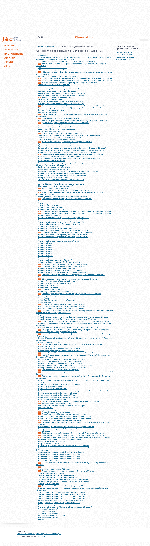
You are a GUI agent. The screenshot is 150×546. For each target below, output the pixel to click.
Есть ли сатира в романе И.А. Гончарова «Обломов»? (62, 133)
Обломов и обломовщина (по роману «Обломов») (57, 228)
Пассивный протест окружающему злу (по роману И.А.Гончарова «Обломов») (68, 327)
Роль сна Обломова (45, 408)
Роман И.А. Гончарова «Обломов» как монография (61, 420)
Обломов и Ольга (45, 243)
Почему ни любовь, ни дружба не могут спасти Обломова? (61, 363)
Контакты (41, 536)
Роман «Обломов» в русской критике (56, 412)
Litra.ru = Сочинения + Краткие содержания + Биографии (39, 534)
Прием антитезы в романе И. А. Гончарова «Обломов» (59, 384)
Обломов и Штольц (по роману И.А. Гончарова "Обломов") (60, 262)
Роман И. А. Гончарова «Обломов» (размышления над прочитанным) (65, 416)
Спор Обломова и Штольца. (49, 444)
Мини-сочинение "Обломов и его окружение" (55, 186)
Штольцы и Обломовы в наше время (52, 515)
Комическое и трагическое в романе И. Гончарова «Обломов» (62, 173)
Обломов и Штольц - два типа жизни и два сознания (58, 268)
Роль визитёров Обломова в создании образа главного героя (61, 406)
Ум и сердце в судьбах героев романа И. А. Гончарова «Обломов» (64, 482)
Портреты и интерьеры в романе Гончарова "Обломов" (59, 349)
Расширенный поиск (85, 37)
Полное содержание (124, 54)
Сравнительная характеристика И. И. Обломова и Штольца (61, 452)
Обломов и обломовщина (48, 226)
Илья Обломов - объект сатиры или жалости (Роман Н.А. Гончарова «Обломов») (69, 159)
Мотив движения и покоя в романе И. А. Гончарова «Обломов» (62, 197)
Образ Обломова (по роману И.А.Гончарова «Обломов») (64, 304)
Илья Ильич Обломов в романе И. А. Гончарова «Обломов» (61, 156)
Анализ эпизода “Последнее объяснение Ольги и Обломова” (61, 93)
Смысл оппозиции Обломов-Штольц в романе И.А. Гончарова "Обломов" (66, 427)
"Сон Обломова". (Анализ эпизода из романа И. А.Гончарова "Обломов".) (66, 61)
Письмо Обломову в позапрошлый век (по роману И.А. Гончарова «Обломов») (72, 344)
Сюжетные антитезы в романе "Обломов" (54, 469)
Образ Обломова (44, 302)
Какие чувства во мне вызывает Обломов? (54, 169)
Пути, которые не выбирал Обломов (52, 399)
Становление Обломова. (47, 460)
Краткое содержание (124, 52)
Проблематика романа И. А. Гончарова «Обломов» (58, 393)
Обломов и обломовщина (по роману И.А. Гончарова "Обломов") (67, 232)
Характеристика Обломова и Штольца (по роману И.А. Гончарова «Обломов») (72, 486)
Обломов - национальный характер (52, 207)
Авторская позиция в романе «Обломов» (54, 85)
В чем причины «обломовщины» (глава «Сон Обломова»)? (61, 104)
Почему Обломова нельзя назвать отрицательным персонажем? (63, 368)
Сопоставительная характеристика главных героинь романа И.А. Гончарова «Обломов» (76, 437)
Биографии (8, 62)
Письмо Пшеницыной (46, 346)
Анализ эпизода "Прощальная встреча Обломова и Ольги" (60, 89)
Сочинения (9, 46)
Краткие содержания (13, 50)
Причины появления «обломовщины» (52, 389)
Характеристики (10, 58)
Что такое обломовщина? (48, 509)
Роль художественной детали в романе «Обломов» (58, 410)
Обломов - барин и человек (48, 205)
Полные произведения (13, 54)
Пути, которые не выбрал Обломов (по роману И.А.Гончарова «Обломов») (70, 401)
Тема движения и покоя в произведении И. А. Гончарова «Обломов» (68, 471)
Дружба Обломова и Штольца (49, 131)
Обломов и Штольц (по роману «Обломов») (55, 260)
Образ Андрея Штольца (47, 296)
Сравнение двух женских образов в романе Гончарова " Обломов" (63, 446)
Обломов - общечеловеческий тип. (51, 209)
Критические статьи (123, 59)
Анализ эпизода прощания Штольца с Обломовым (57, 91)
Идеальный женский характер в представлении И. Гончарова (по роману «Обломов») (71, 150)
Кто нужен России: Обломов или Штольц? (54, 178)
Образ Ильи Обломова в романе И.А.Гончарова (56, 300)
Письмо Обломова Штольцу (49, 342)
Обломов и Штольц (45, 245)
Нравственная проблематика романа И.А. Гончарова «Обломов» (67, 199)
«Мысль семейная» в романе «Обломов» (54, 70)
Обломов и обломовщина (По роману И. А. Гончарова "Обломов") (63, 230)
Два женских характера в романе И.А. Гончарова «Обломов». (65, 123)
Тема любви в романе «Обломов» (51, 473)
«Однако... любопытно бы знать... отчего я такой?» (58, 76)
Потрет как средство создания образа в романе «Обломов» (61, 351)
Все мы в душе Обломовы (48, 112)
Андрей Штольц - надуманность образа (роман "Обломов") (61, 95)
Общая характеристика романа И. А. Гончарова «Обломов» (61, 308)
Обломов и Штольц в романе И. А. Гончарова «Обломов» (60, 270)
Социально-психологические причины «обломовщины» (59, 439)
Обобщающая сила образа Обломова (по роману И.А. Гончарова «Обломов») (72, 294)
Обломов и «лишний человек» (50, 216)
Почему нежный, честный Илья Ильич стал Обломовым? (60, 361)
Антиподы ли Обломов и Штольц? (51, 99)
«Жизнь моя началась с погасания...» (52, 68)
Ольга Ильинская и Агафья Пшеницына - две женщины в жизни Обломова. (67, 319)
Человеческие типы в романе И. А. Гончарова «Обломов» (60, 501)
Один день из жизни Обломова (50, 315)
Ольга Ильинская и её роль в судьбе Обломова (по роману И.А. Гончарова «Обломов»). (76, 321)
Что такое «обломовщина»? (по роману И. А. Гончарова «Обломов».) (65, 507)
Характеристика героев (125, 57)
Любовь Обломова (45, 182)
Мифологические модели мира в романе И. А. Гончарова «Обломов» (65, 190)
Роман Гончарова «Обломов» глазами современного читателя (66, 414)
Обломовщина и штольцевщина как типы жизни (56, 292)
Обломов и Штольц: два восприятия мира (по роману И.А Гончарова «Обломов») (73, 275)
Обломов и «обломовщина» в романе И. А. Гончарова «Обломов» (63, 218)
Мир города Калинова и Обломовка (55, 188)
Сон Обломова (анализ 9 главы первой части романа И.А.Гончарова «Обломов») (73, 433)
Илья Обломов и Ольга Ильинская (51, 161)
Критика (7, 66)
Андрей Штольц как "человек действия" (57, 97)
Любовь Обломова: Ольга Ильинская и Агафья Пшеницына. (61, 184)
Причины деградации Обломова (50, 387)
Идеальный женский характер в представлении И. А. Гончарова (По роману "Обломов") (72, 148)
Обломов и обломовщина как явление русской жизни (58, 239)
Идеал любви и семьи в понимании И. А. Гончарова (58, 144)
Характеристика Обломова (48, 484)
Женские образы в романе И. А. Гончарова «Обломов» (59, 137)
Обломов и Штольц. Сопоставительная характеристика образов (62, 273)
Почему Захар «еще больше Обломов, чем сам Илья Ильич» (61, 359)
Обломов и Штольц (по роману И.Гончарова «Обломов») (64, 266)
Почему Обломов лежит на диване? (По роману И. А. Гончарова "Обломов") (67, 365)
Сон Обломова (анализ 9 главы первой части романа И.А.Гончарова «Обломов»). (73, 435)
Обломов (41, 201)
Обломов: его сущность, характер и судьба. (55, 283)
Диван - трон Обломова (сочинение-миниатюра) (57, 129)
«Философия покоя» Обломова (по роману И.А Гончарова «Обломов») (69, 83)
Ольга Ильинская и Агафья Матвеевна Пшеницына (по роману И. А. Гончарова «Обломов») (73, 317)
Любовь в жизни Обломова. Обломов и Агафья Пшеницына (61, 180)
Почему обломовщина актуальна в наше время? (60, 370)
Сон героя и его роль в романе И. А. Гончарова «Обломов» (61, 429)
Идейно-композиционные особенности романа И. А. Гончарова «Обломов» (67, 152)
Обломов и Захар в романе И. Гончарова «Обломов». (59, 224)
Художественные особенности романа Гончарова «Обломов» (62, 494)
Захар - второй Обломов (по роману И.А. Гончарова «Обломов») (67, 142)
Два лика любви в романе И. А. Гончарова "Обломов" (58, 125)
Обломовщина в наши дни (52, 289)
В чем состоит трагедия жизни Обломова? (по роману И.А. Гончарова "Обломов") (73, 106)
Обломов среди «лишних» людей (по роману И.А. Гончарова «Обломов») (70, 279)
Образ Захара (43, 298)
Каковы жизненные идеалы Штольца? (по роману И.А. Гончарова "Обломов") (68, 171)
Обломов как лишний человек (49, 277)
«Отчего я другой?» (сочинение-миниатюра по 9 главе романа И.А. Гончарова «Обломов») (77, 78)
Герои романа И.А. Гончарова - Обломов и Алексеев (62, 118)
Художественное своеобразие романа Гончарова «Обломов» (62, 492)
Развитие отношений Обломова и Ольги (57, 403)
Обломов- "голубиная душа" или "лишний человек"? (58, 281)
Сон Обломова (44, 431)
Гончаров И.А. (55, 47)
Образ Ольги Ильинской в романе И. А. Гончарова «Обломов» (62, 306)
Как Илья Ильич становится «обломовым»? (55, 167)
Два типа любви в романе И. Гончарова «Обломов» (58, 127)
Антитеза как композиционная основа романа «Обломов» (60, 102)
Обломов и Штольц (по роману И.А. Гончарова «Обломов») (65, 264)
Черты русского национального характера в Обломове (59, 503)
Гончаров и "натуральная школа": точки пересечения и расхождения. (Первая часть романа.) (74, 121)
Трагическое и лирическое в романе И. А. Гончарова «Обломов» (63, 479)
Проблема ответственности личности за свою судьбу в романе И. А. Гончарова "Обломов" (73, 391)
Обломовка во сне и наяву (48, 285)
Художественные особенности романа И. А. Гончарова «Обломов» (64, 496)
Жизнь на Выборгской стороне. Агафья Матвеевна (57, 140)
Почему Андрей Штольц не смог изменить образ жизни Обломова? (67, 353)
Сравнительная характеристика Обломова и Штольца (59, 454)
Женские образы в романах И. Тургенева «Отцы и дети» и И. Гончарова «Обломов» (70, 135)
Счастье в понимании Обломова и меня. (57, 467)
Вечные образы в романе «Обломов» (52, 110)
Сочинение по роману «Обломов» (51, 441)
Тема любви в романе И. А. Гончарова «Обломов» (57, 475)
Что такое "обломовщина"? (48, 505)
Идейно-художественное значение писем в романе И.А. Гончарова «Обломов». (72, 154)
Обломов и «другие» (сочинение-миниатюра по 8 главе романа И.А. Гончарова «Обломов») (77, 211)
